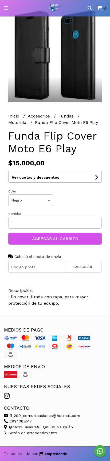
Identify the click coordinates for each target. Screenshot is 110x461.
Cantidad (15, 214)
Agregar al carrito (55, 238)
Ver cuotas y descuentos (35, 177)
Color (12, 191)
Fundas (66, 116)
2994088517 (20, 421)
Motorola (18, 122)
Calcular (82, 267)
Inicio (14, 116)
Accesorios (39, 116)
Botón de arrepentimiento (32, 433)
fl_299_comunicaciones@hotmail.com (44, 415)
